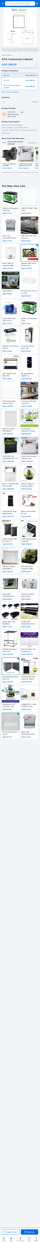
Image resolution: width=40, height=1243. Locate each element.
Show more (6, 133)
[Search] (8, 4)
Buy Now (31, 1232)
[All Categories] (37, 3)
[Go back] (3, 3)
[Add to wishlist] (36, 64)
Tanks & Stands (7, 55)
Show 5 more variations (10, 92)
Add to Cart (12, 1232)
